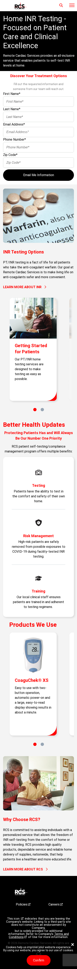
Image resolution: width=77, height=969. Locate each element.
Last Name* (11, 109)
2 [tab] (42, 409)
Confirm (38, 960)
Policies (21, 904)
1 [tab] (35, 409)
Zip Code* (10, 155)
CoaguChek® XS (31, 680)
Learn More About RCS (23, 869)
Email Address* (14, 124)
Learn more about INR (22, 287)
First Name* (11, 94)
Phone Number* (14, 139)
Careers (54, 904)
